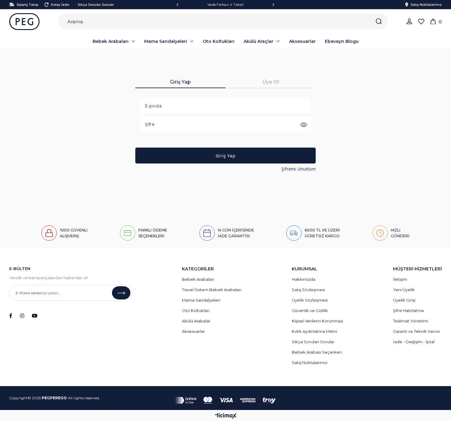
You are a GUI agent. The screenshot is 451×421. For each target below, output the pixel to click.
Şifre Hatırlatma (408, 310)
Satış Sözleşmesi (308, 289)
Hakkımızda (303, 279)
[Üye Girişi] (409, 21)
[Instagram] (22, 315)
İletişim (400, 279)
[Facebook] (10, 315)
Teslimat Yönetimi (410, 320)
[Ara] (378, 21)
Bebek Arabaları (198, 279)
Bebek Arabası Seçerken (317, 352)
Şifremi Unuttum (298, 169)
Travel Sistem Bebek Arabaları (211, 289)
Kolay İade (60, 4)
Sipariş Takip (27, 4)
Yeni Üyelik (404, 289)
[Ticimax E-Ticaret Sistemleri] (226, 416)
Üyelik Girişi (404, 300)
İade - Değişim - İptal (413, 341)
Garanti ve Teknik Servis (416, 331)
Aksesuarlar (193, 331)
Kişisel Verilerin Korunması (317, 320)
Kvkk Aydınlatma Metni (314, 331)
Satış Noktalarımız (426, 4)
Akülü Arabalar (196, 320)
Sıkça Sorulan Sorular (96, 4)
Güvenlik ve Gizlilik (310, 310)
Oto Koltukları (196, 310)
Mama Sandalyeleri (201, 300)
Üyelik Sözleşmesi (310, 300)
